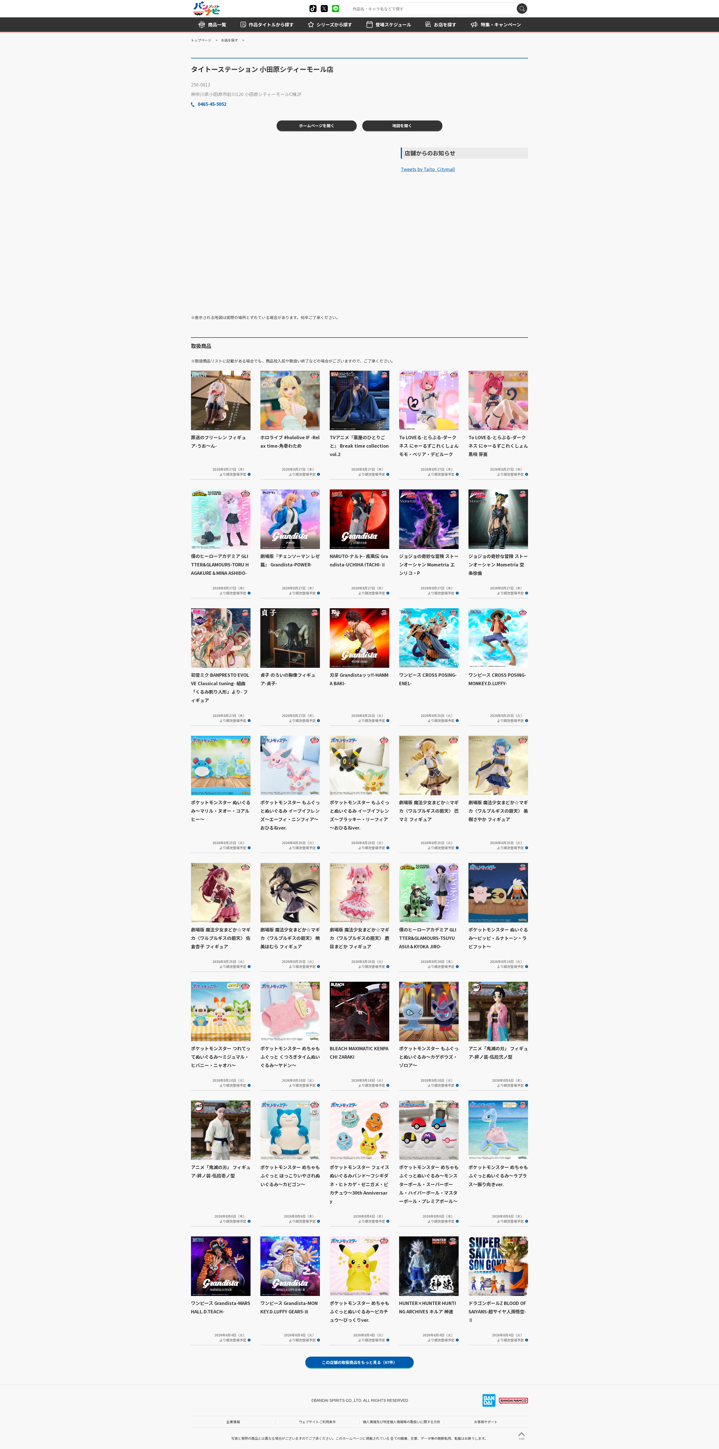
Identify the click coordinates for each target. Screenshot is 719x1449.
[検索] (522, 8)
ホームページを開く (317, 125)
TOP (522, 1439)
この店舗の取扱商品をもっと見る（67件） (359, 1362)
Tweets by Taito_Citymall (428, 169)
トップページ (201, 40)
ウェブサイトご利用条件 (317, 1421)
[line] (335, 8)
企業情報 (233, 1421)
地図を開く (402, 125)
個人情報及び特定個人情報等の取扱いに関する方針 (401, 1421)
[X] (313, 8)
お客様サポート (486, 1421)
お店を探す (229, 40)
